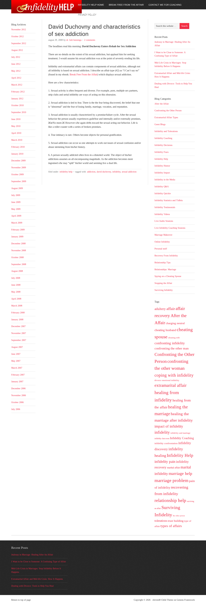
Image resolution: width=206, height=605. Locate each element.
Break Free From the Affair (83, 74)
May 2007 (15, 361)
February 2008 (18, 312)
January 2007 (17, 381)
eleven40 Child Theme (163, 600)
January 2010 (17, 154)
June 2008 (15, 285)
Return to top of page (21, 600)
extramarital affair (170, 385)
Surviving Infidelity (163, 290)
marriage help (180, 473)
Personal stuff (160, 249)
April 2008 (16, 299)
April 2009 (16, 216)
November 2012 (18, 29)
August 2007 (17, 347)
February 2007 (18, 375)
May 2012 (15, 71)
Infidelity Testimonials (164, 207)
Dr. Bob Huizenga (73, 40)
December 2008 (18, 243)
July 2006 (15, 409)
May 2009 (15, 209)
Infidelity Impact (162, 172)
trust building (175, 520)
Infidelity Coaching (163, 138)
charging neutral (175, 323)
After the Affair (161, 104)
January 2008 (17, 319)
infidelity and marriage (180, 433)
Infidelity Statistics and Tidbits (168, 200)
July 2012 (15, 57)
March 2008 (16, 306)
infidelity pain (164, 462)
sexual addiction (129, 172)
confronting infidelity (169, 343)
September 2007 (18, 340)
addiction (91, 172)
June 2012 (15, 64)
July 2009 (15, 195)
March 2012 (16, 85)
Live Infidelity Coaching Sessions (169, 228)
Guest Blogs (159, 124)
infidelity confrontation (166, 443)
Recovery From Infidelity (166, 255)
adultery (160, 309)
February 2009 (18, 230)
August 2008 (17, 271)
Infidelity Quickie (162, 193)
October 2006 (17, 402)
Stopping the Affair (163, 283)
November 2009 (18, 167)
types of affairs (171, 526)
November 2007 (18, 333)
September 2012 (18, 43)
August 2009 (17, 188)
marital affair (173, 467)
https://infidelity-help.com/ (37, 9)
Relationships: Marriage (165, 269)
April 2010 (16, 133)
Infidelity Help (66, 172)
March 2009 (16, 223)
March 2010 (16, 140)
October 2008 (17, 257)
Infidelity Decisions (163, 145)
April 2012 (16, 78)
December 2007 (18, 326)
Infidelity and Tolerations (166, 131)
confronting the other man (171, 348)
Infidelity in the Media (164, 179)
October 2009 (17, 174)
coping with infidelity (174, 375)
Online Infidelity (162, 242)
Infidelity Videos (162, 214)
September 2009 (18, 181)
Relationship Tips (162, 262)
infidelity (116, 172)
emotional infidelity (170, 380)
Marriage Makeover (163, 235)
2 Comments (89, 40)
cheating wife (174, 337)
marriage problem (171, 480)
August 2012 (17, 50)
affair (170, 308)
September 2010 (18, 112)
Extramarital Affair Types (166, 117)
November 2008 (18, 250)
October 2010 (17, 105)
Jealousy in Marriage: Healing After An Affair (32, 554)
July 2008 (15, 278)
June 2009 (15, 202)
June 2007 (15, 354)
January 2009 (17, 236)
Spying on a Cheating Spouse (167, 276)
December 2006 (18, 388)
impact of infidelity (168, 426)
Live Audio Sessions (163, 221)
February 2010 (18, 147)
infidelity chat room (161, 438)
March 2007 (16, 368)
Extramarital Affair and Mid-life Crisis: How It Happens (37, 579)
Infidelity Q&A (161, 186)
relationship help (170, 500)
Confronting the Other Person (168, 110)
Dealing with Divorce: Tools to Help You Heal (32, 586)
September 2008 (18, 264)
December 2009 (18, 160)
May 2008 (15, 292)
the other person (179, 516)
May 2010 (15, 126)
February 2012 (18, 92)
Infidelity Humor (162, 166)
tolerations (160, 520)
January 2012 (17, 98)
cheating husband (165, 330)
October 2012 (17, 36)
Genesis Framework (186, 600)
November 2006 (18, 395)
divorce (157, 380)
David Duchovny (104, 172)
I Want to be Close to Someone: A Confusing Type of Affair (38, 561)
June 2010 (15, 119)
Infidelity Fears (161, 152)
